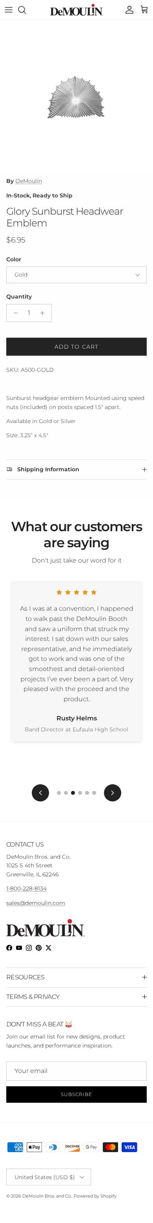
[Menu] (8, 9)
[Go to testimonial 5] (87, 793)
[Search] (26, 9)
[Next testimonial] (112, 792)
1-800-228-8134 (26, 888)
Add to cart (76, 346)
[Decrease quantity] (13, 313)
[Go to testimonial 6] (94, 793)
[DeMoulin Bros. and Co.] (76, 10)
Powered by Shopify (95, 1196)
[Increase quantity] (44, 313)
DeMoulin (28, 181)
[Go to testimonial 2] (66, 793)
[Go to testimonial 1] (59, 793)
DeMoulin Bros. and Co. (47, 1196)
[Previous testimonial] (40, 792)
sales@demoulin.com (35, 902)
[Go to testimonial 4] (80, 793)
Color (13, 259)
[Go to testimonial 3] (73, 793)
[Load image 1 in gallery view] (76, 96)
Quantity (19, 296)
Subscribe (76, 1094)
